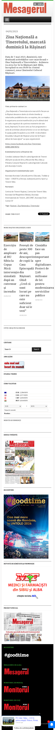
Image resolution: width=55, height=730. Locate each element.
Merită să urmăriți (12, 420)
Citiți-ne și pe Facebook (14, 328)
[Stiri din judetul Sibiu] (25, 8)
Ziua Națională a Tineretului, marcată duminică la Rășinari (26, 42)
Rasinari (13, 205)
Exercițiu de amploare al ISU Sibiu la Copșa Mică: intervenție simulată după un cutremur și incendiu (11, 268)
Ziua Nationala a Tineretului (28, 205)
